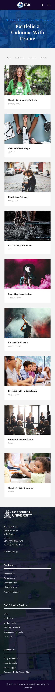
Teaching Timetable (12, 627)
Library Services (11, 587)
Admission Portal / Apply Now (17, 671)
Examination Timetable (13, 631)
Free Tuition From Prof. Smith (22, 391)
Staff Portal (8, 618)
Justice (32, 57)
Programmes (9, 573)
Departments (9, 578)
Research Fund (10, 582)
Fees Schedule (10, 662)
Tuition (17, 394)
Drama (18, 297)
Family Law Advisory (18, 197)
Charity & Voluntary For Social (23, 100)
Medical (11, 152)
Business (11, 443)
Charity (19, 57)
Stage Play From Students (20, 294)
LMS (6, 613)
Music (19, 346)
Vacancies (8, 636)
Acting (10, 297)
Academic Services (12, 591)
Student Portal (10, 622)
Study (10, 394)
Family (10, 200)
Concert (11, 346)
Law (17, 200)
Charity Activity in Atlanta (21, 488)
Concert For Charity (18, 342)
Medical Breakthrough (19, 148)
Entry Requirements (12, 658)
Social (44, 57)
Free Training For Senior (20, 245)
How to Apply (10, 667)
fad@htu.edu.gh (11, 551)
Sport (10, 249)
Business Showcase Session (20, 439)
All (9, 57)
